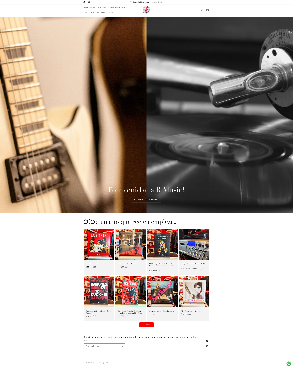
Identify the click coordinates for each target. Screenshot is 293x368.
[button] (92, 7)
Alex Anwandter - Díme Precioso (161, 311)
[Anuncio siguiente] (170, 2)
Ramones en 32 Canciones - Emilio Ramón (98, 312)
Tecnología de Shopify (105, 363)
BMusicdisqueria (93, 363)
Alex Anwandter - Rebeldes (191, 311)
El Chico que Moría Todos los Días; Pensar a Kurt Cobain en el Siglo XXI (162, 266)
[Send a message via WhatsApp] (289, 364)
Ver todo (146, 324)
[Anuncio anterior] (122, 2)
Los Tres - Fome (92, 264)
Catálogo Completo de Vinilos (146, 199)
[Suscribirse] (122, 346)
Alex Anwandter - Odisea (127, 264)
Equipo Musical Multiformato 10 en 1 (194, 265)
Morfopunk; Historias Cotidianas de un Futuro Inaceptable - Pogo (130, 312)
